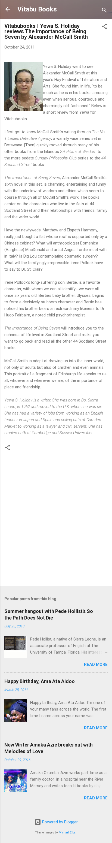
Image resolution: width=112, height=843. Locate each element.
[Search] (104, 11)
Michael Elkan (68, 832)
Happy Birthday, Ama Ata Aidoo (39, 681)
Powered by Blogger (59, 822)
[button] (104, 27)
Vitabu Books (37, 9)
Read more (96, 664)
